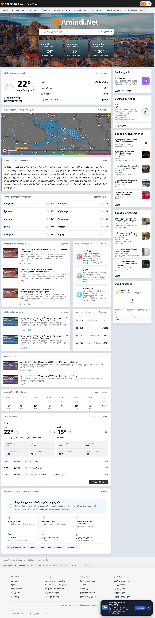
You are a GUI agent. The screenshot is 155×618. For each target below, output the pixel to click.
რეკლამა (15, 592)
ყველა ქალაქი (101, 197)
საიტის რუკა (120, 585)
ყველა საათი (101, 392)
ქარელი (29, 565)
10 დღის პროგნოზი (54, 588)
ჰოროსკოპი (80, 10)
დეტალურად (101, 73)
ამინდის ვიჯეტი (121, 581)
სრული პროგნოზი (99, 416)
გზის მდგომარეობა (135, 10)
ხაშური (38, 565)
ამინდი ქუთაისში (56, 547)
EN (149, 4)
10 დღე (104, 491)
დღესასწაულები (88, 596)
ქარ (143, 4)
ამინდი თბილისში (16, 547)
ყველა (118, 204)
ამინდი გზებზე (52, 596)
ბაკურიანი (54, 565)
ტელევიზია (119, 588)
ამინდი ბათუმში (36, 547)
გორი (71, 565)
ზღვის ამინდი (113, 10)
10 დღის (33, 10)
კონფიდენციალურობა (67, 605)
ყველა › (64, 243)
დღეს (5, 10)
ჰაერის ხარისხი (62, 10)
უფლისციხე (89, 565)
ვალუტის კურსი (87, 592)
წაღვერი (63, 565)
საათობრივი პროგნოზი (56, 585)
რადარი (46, 10)
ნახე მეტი (103, 110)
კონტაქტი (16, 596)
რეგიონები (96, 10)
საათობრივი (18, 10)
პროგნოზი (102, 160)
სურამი (45, 565)
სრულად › (103, 312)
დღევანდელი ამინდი (55, 581)
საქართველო (19, 560)
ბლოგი (14, 585)
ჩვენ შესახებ (17, 588)
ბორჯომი (78, 565)
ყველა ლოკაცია (122, 596)
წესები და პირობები (89, 605)
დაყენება (140, 608)
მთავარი (6, 560)
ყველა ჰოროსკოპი (124, 90)
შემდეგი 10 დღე (98, 482)
